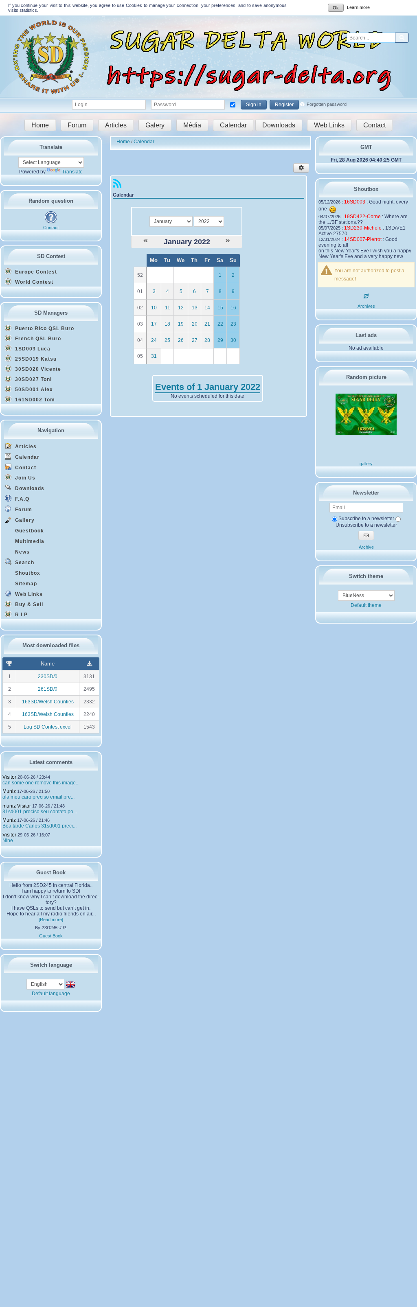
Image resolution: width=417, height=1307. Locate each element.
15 (220, 308)
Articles (116, 125)
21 (207, 324)
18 (167, 324)
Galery (155, 125)
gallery (366, 463)
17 (154, 324)
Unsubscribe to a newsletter (366, 525)
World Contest (33, 282)
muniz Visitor (16, 806)
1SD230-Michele (363, 228)
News (21, 552)
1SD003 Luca (31, 349)
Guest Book (51, 935)
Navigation (50, 430)
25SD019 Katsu (35, 359)
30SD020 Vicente (37, 369)
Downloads (278, 125)
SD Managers (51, 313)
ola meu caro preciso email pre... (38, 797)
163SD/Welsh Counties (48, 702)
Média (192, 125)
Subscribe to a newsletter (365, 518)
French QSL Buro (37, 339)
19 (181, 324)
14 (207, 308)
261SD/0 (47, 689)
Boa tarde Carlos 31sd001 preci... (39, 826)
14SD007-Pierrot (363, 239)
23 (233, 324)
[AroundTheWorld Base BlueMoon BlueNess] (366, 595)
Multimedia (28, 541)
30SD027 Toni (32, 379)
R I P (20, 614)
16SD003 (354, 202)
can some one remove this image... (40, 783)
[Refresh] (366, 296)
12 (181, 308)
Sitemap (25, 584)
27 (195, 340)
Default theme (366, 605)
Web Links (329, 125)
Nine (7, 840)
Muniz (9, 791)
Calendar (233, 125)
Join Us (24, 478)
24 (154, 340)
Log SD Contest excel (48, 727)
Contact (374, 125)
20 (195, 324)
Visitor (9, 777)
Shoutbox (26, 573)
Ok (336, 7)
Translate (72, 172)
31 (154, 356)
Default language (51, 993)
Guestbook (28, 531)
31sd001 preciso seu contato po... (39, 811)
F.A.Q (21, 499)
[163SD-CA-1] (366, 433)
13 (195, 308)
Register (284, 104)
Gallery (24, 520)
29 (220, 340)
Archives (366, 306)
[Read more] (51, 919)
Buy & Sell (28, 604)
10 (154, 308)
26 (181, 340)
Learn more (358, 7)
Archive (366, 547)
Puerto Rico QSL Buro (43, 328)
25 (167, 340)
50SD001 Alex (33, 389)
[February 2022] (228, 241)
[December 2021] (145, 241)
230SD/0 (47, 676)
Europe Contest (35, 272)
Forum (77, 125)
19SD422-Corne (362, 216)
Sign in (253, 104)
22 (220, 324)
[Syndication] (117, 185)
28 (207, 340)
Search (23, 562)
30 (233, 340)
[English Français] (46, 984)
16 (233, 308)
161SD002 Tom (34, 400)
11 (167, 308)
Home (40, 125)
